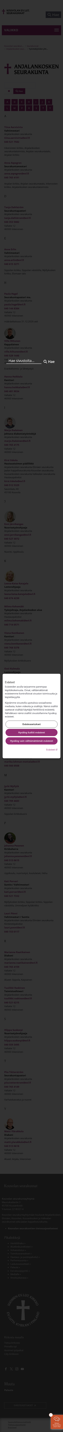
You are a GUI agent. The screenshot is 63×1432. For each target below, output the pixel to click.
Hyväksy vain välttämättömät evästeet (31, 740)
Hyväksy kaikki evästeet (31, 732)
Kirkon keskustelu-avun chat (57, 1425)
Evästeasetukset (31, 724)
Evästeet (52, 749)
